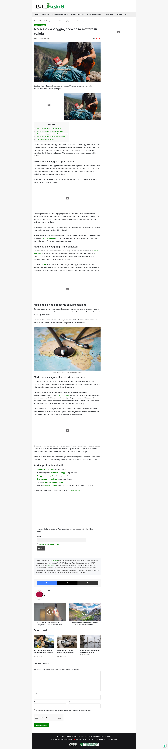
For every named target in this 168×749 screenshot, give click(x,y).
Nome (36, 693)
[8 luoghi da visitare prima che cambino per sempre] (90, 641)
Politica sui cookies (71, 736)
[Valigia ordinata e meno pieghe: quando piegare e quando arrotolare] (67, 641)
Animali (45, 14)
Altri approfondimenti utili (45, 139)
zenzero (44, 264)
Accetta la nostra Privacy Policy (49, 544)
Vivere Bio (121, 14)
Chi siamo (81, 736)
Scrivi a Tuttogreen (90, 736)
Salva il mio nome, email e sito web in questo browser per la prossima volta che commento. (63, 710)
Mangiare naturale (94, 14)
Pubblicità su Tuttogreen (104, 736)
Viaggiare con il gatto (45, 476)
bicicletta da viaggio (58, 473)
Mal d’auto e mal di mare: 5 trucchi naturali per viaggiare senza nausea (43, 652)
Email (39, 536)
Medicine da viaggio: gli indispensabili (49, 131)
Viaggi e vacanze (51, 21)
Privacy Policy (61, 736)
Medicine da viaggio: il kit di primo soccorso (51, 136)
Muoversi (109, 14)
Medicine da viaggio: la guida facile (48, 128)
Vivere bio (42, 21)
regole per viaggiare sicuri (53, 482)
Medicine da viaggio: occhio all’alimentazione (52, 134)
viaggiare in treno (50, 485)
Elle (36, 38)
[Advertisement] (48, 105)
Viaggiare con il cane (45, 469)
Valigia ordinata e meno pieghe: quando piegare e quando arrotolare (65, 652)
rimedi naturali (49, 238)
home (37, 14)
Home (37, 21)
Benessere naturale (60, 14)
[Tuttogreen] (49, 6)
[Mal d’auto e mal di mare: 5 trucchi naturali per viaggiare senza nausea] (44, 641)
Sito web (71, 702)
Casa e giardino (77, 14)
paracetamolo (64, 395)
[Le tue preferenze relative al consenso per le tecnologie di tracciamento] (164, 745)
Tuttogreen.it (54, 560)
